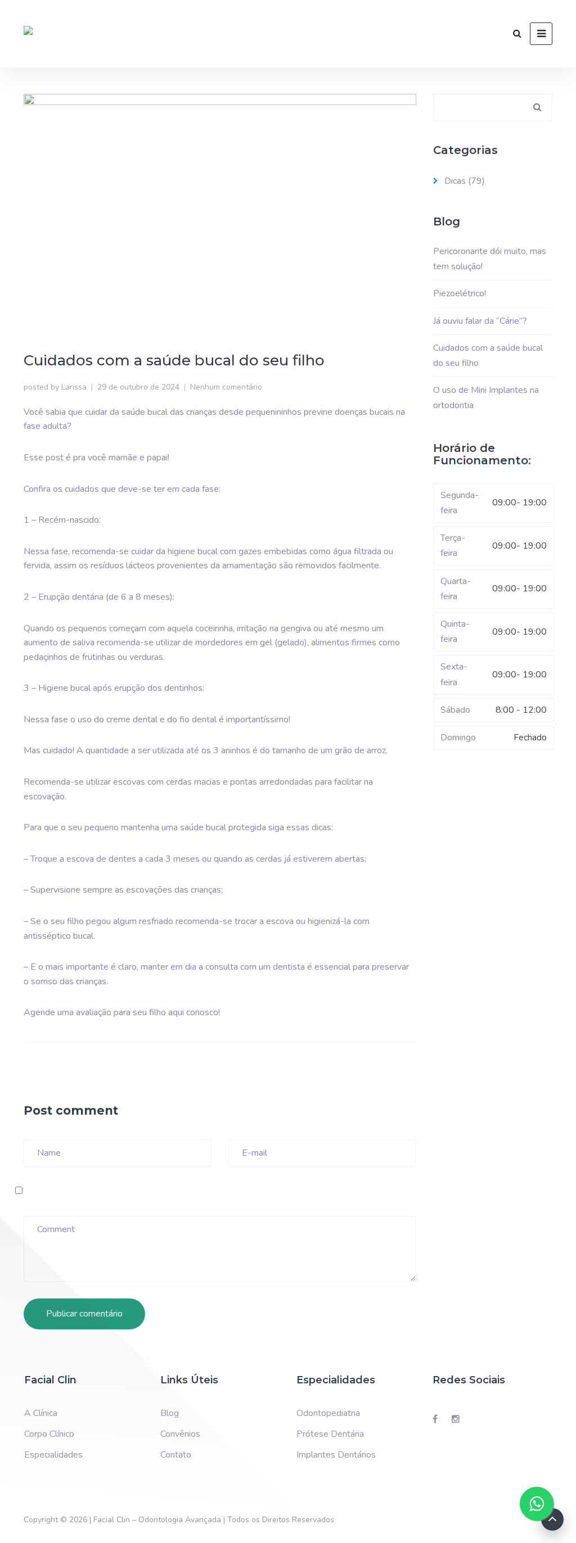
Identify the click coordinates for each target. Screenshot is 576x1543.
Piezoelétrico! (459, 293)
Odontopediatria (328, 1413)
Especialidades (53, 1455)
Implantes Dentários (336, 1455)
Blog (169, 1413)
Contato (175, 1455)
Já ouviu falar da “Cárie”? (480, 321)
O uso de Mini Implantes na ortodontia (486, 397)
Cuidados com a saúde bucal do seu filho (488, 355)
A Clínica (40, 1413)
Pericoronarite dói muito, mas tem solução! (489, 259)
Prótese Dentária (330, 1434)
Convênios (180, 1434)
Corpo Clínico (49, 1434)
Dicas (455, 181)
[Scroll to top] (552, 1519)
